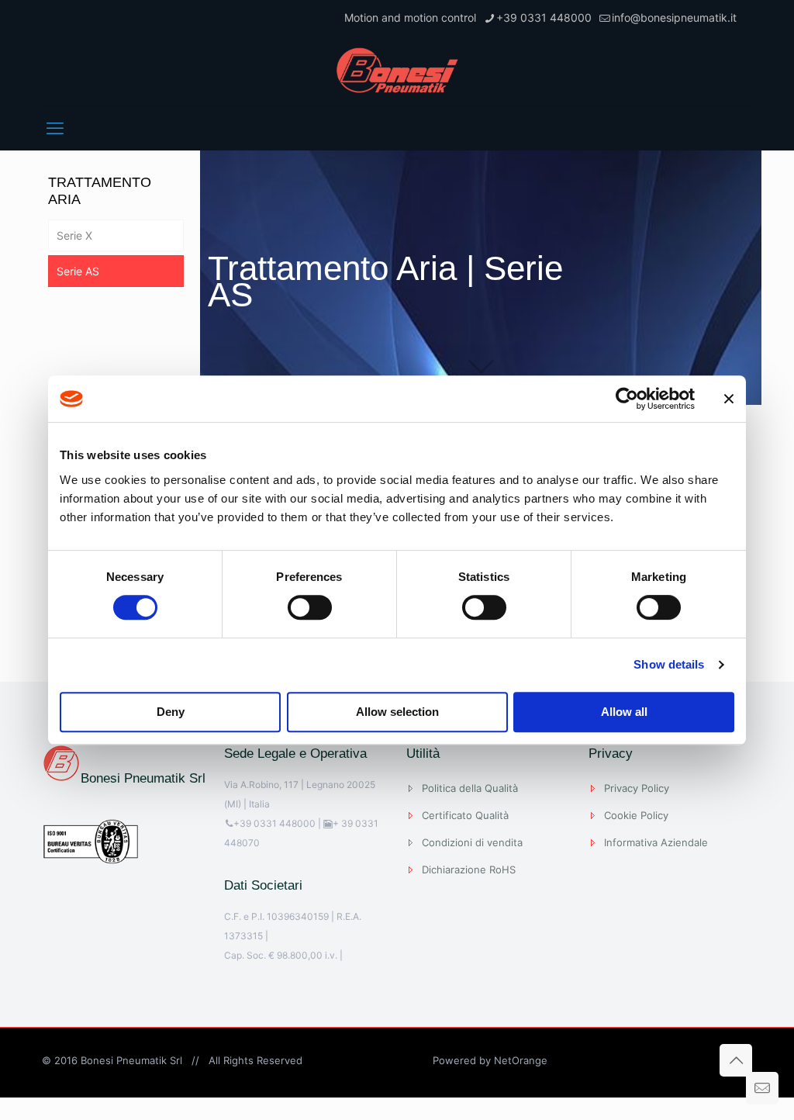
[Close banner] (728, 398)
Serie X (74, 235)
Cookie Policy (636, 815)
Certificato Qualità (465, 815)
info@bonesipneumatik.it (674, 17)
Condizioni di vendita (472, 842)
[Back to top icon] (736, 1060)
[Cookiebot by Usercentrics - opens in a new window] (627, 398)
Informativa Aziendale (656, 842)
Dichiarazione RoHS (469, 869)
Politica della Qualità (470, 788)
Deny (171, 711)
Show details (668, 664)
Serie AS (78, 271)
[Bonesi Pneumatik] (396, 70)
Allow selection (397, 711)
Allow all (624, 711)
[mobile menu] (55, 128)
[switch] (310, 607)
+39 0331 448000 (544, 17)
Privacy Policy (636, 788)
